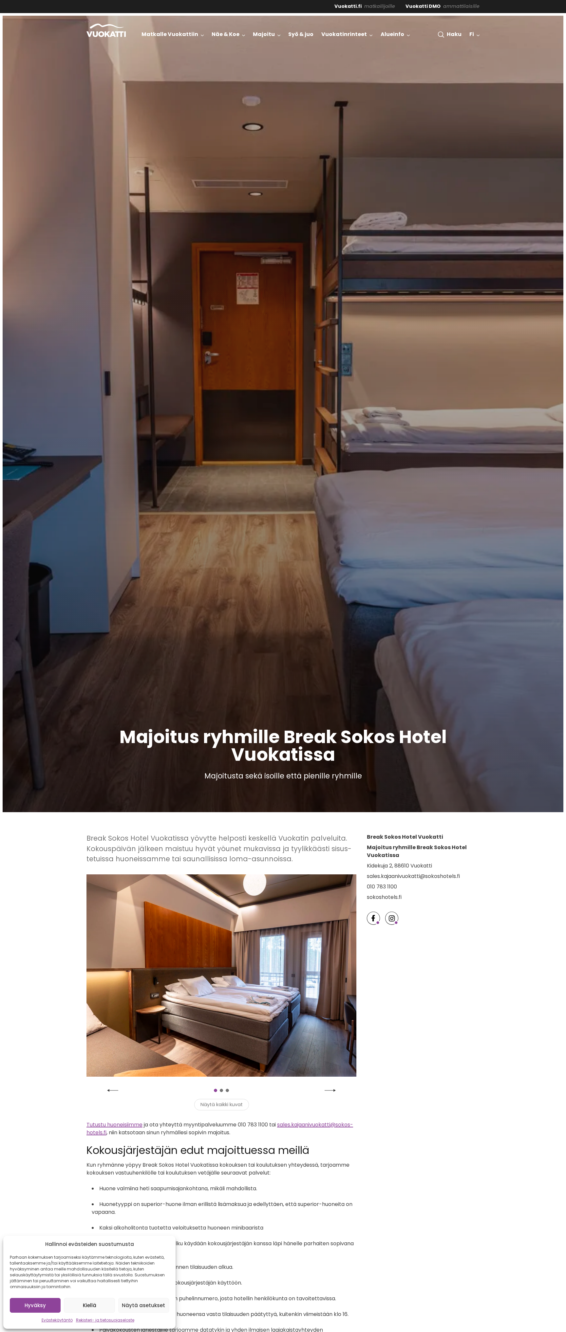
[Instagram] (391, 918)
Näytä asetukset (143, 1305)
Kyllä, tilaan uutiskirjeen (513, 1300)
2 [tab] (221, 1090)
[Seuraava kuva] (330, 1090)
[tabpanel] (221, 975)
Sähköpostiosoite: (493, 1270)
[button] (450, 34)
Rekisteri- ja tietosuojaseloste (105, 1320)
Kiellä (89, 1305)
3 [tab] (227, 1090)
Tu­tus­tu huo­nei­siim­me (114, 1124)
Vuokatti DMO (423, 6)
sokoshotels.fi (384, 897)
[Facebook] (373, 918)
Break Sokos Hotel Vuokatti (405, 837)
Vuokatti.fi (348, 6)
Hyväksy (35, 1305)
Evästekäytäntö (57, 1320)
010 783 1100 (382, 886)
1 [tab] (215, 1090)
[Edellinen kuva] (113, 1090)
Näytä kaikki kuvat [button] (221, 1104)
